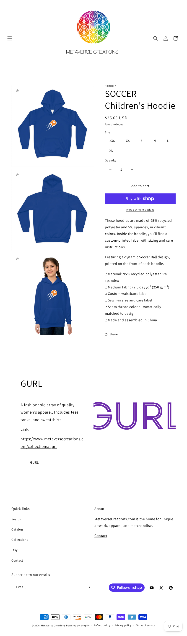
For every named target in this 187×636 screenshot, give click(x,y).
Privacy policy (123, 625)
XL (111, 150)
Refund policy (102, 625)
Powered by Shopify (78, 625)
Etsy (14, 550)
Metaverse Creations (53, 625)
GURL (34, 462)
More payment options (140, 209)
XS (128, 141)
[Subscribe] (88, 587)
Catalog (17, 529)
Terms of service (145, 625)
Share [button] (113, 334)
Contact (17, 560)
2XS (112, 141)
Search (16, 519)
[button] (10, 38)
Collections (19, 540)
